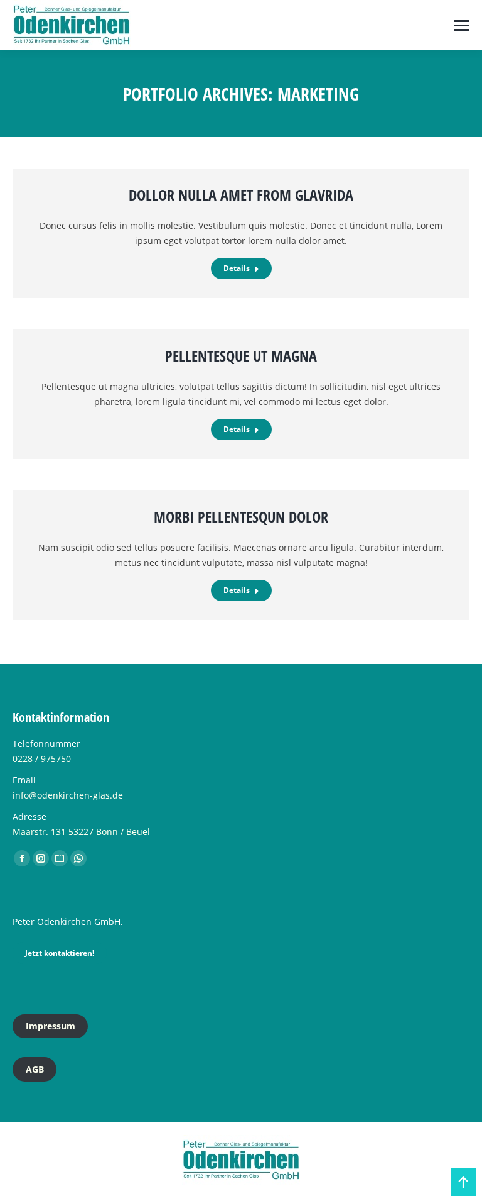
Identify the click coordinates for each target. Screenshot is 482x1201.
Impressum (50, 1026)
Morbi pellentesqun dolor (241, 516)
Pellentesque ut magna (241, 355)
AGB (35, 1069)
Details (236, 268)
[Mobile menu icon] (461, 25)
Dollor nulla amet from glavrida (241, 194)
